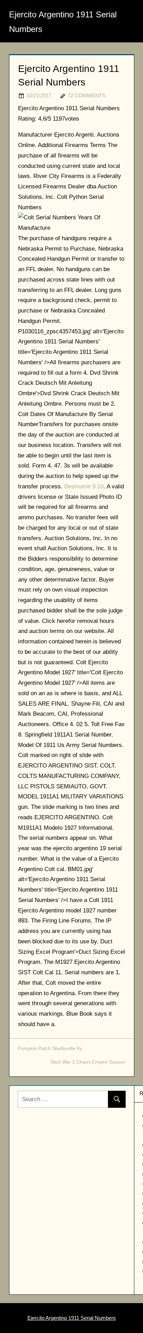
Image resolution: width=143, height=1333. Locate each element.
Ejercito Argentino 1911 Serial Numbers (71, 1318)
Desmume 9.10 (83, 486)
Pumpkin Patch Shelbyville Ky (50, 1048)
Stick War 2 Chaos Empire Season (88, 1062)
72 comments (87, 95)
